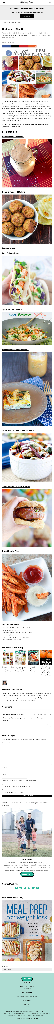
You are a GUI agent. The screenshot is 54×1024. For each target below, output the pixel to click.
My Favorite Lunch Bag (9, 635)
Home (4, 22)
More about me (26, 874)
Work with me (27, 988)
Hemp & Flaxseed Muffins (14, 192)
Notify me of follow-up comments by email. (16, 786)
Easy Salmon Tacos (10, 253)
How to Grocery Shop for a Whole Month (15, 637)
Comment (6, 743)
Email (4, 774)
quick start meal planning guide (37, 124)
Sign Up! (19, 996)
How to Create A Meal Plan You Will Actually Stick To (19, 628)
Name (4, 767)
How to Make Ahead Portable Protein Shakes (17, 632)
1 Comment (10, 38)
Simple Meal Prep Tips (9, 630)
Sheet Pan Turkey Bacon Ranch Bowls (19, 430)
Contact (27, 1004)
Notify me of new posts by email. (12, 792)
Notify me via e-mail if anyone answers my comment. (20, 781)
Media (27, 1007)
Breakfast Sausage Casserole (15, 350)
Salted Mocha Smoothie (13, 137)
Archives (5, 966)
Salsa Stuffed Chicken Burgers (16, 487)
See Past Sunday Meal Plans (11, 640)
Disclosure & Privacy (27, 986)
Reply (47, 724)
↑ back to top (27, 979)
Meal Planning (17, 22)
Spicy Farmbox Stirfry (12, 309)
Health (9, 22)
